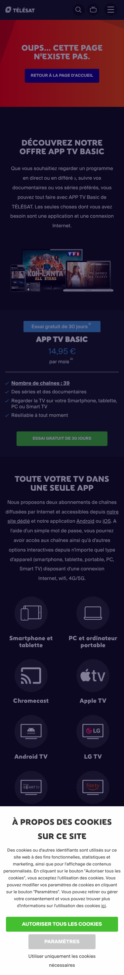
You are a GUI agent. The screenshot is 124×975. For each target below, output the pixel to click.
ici (103, 906)
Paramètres (61, 941)
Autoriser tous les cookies (62, 924)
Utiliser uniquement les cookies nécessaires (62, 960)
